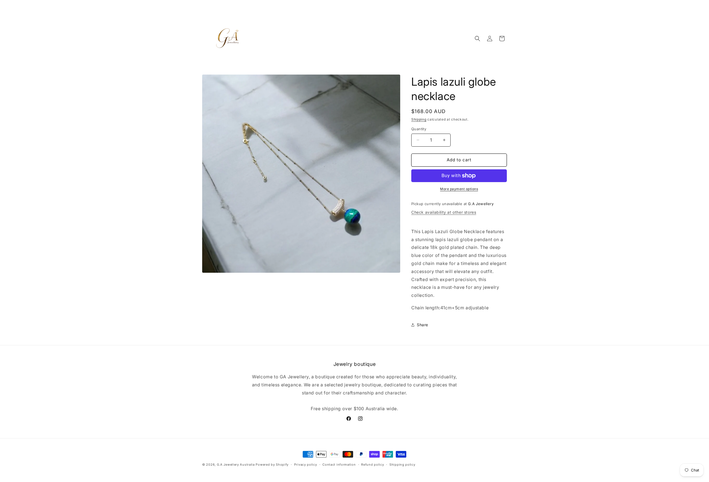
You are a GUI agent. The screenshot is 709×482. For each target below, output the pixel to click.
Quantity (418, 129)
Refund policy (372, 464)
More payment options (459, 189)
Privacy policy (305, 464)
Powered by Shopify (272, 464)
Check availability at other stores (443, 212)
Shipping (419, 119)
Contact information (339, 464)
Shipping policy (402, 464)
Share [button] (422, 324)
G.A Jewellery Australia (236, 464)
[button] (477, 38)
